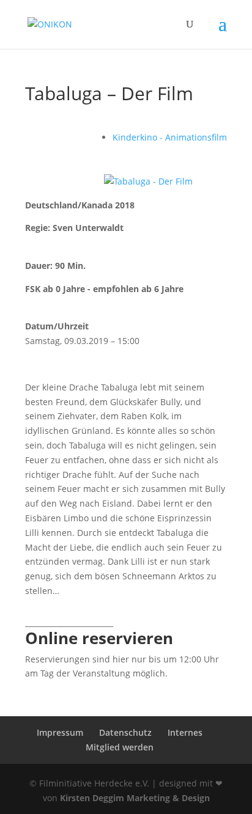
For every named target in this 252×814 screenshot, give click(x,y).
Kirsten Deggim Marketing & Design (135, 798)
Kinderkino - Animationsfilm (170, 137)
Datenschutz (125, 732)
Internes (185, 732)
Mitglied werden (120, 747)
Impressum (60, 732)
